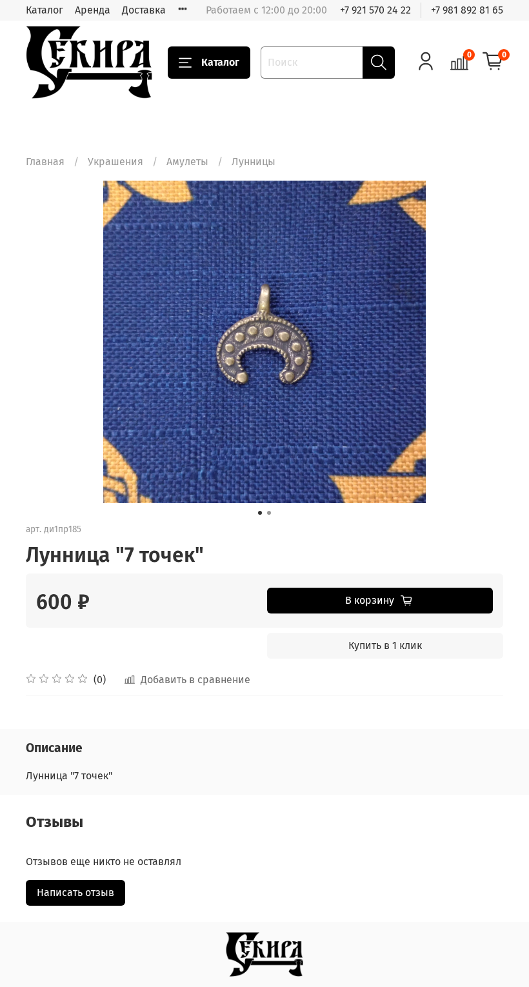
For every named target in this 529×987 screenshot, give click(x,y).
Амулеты (187, 161)
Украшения (115, 161)
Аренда (92, 10)
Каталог (44, 10)
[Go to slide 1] (260, 513)
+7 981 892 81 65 (467, 10)
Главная (45, 161)
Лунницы (253, 161)
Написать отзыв (75, 892)
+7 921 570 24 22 (375, 10)
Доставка (144, 10)
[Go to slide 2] (269, 513)
